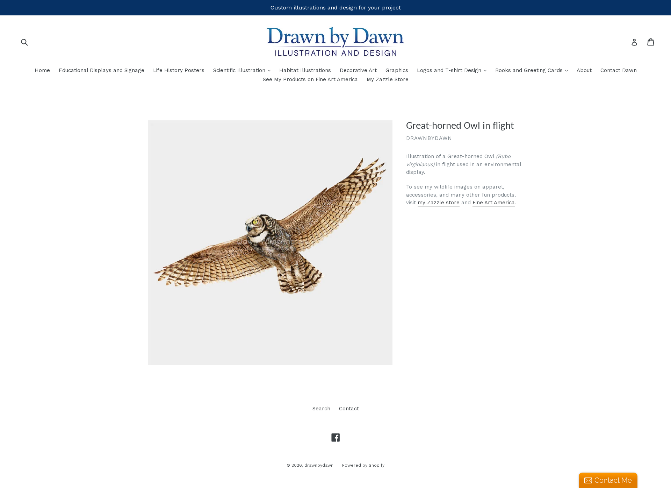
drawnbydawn (318, 465)
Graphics (396, 70)
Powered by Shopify (363, 465)
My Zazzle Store (388, 79)
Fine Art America (493, 202)
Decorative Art (358, 70)
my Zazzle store (439, 202)
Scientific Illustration (243, 70)
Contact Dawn (618, 70)
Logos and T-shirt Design (453, 70)
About (584, 70)
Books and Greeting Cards (533, 70)
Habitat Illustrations (305, 70)
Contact (349, 408)
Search (321, 408)
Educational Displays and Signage (101, 70)
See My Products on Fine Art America (310, 79)
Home (42, 70)
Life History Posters (178, 70)
